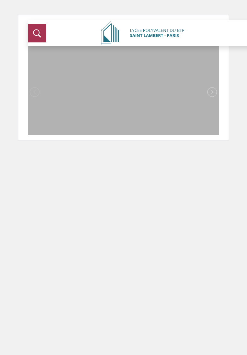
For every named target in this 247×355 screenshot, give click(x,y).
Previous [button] (35, 92)
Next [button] (212, 92)
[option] (123, 87)
